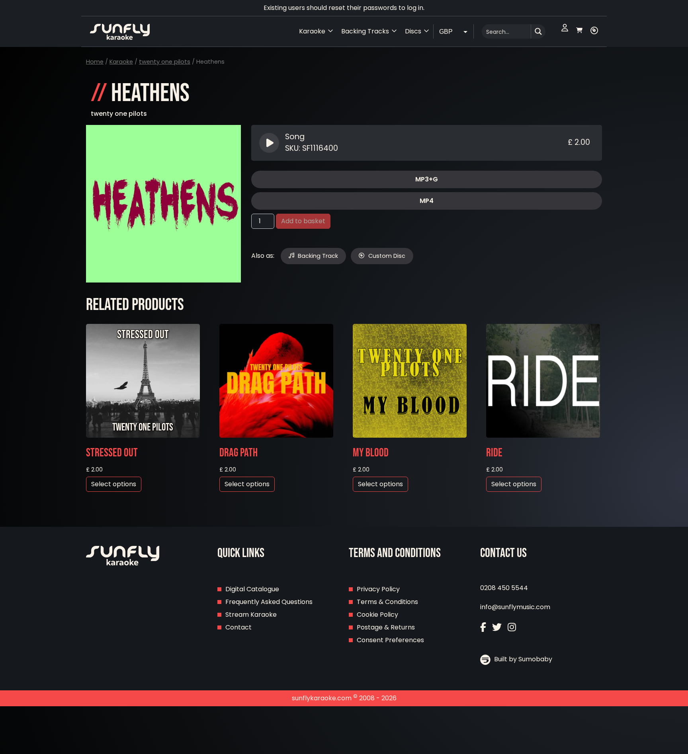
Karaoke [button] (312, 31)
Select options (113, 484)
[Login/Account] (564, 31)
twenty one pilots (164, 62)
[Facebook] (483, 628)
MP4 (427, 200)
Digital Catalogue (252, 589)
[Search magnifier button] (538, 31)
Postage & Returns (386, 627)
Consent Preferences (390, 640)
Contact (238, 627)
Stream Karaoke (251, 614)
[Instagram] (512, 628)
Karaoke (121, 62)
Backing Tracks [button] (365, 31)
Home (95, 62)
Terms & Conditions (387, 601)
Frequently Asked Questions (269, 601)
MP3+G (426, 179)
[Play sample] (270, 143)
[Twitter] (497, 628)
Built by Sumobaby (522, 659)
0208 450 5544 (504, 587)
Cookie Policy (377, 614)
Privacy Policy (378, 589)
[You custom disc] (594, 31)
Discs (413, 31)
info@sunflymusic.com (515, 607)
